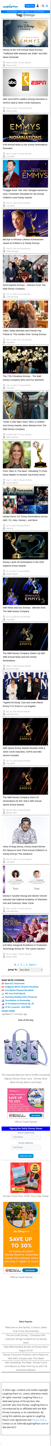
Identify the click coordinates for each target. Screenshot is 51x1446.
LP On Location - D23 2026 (17, 1007)
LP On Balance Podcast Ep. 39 (19, 1003)
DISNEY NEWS (8, 1011)
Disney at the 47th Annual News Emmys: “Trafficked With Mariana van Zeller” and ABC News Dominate (25, 53)
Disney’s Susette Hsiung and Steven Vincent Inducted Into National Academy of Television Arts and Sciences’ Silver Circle (25, 899)
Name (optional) (25, 1132)
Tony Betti (10, 156)
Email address (25, 1142)
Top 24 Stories (38, 11)
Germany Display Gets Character (21, 997)
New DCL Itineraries (15, 983)
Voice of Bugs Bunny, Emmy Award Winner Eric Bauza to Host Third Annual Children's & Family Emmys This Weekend (25, 850)
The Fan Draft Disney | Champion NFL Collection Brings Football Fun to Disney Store (26, 1339)
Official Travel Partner (26, 1121)
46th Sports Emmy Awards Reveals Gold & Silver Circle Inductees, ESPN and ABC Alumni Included (24, 752)
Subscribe (30, 6)
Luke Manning (12, 297)
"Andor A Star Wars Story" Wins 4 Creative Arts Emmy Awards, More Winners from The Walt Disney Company (24, 425)
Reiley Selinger (12, 251)
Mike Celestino (12, 437)
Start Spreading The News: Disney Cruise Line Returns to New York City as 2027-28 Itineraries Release (26, 1366)
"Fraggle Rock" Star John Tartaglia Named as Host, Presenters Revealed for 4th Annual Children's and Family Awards (25, 194)
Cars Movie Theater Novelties (19, 990)
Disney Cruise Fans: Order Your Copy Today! (26, 1196)
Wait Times (25, 11)
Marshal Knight (12, 669)
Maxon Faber (11, 65)
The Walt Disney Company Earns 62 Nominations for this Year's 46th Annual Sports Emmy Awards (22, 801)
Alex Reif (9, 528)
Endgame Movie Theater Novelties (21, 986)
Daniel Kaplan (12, 483)
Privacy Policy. (39, 1419)
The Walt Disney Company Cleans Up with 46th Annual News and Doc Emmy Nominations (24, 657)
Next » (33, 964)
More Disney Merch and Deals (25, 1082)
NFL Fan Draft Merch (15, 993)
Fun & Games (12, 11)
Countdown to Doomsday (17, 1000)
